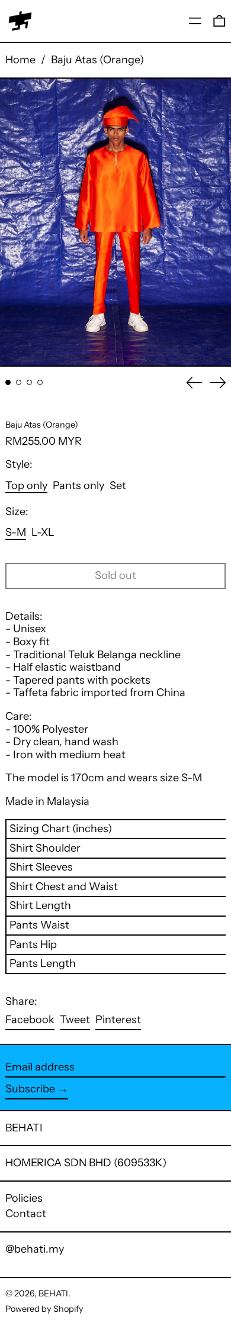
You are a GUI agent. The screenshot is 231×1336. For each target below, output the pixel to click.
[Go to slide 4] (40, 382)
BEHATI (24, 1127)
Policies (24, 1198)
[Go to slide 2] (18, 382)
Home (20, 59)
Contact (25, 1213)
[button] (219, 21)
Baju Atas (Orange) (97, 59)
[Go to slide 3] (29, 382)
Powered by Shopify (44, 1308)
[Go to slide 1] (8, 382)
